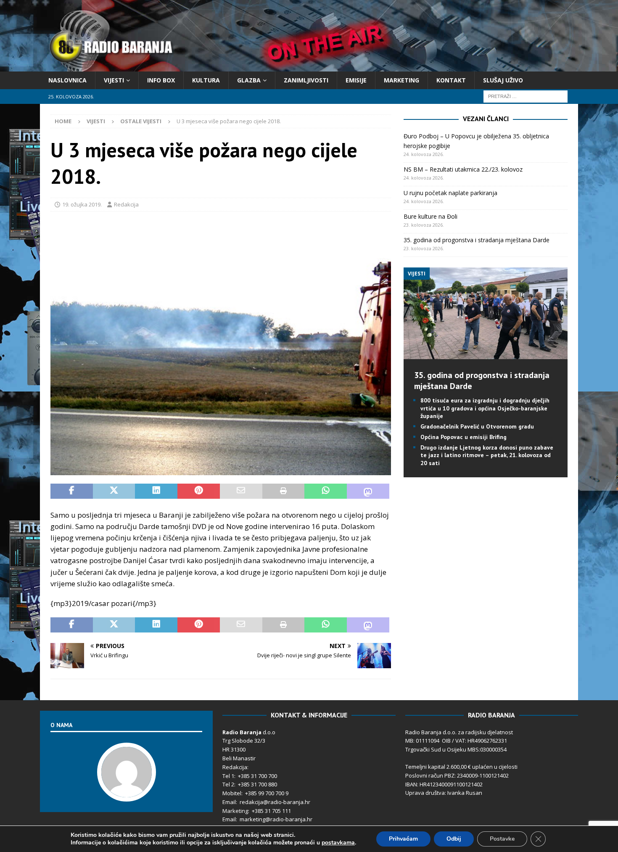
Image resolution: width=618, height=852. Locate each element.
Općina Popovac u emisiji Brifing (463, 437)
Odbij (453, 839)
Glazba (249, 80)
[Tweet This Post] (114, 491)
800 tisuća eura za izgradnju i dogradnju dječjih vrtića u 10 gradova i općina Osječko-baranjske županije (484, 408)
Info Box (161, 80)
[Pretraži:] (525, 96)
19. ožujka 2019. (82, 204)
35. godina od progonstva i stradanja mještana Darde (476, 240)
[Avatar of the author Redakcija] (126, 792)
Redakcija (126, 204)
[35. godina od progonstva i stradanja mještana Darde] (485, 354)
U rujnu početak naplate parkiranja (450, 193)
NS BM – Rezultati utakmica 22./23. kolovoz (463, 169)
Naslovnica (67, 80)
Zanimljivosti (306, 80)
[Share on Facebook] (71, 491)
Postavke (502, 839)
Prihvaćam (403, 839)
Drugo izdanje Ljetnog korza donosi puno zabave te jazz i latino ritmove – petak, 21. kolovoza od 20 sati (486, 455)
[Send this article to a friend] (241, 491)
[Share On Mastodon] (368, 491)
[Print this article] (283, 491)
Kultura (206, 80)
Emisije (356, 80)
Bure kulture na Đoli (430, 216)
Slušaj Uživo (503, 80)
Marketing (401, 80)
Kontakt (451, 80)
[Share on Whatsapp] (325, 491)
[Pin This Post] (198, 491)
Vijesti (114, 80)
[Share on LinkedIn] (156, 491)
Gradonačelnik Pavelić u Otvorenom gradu (477, 426)
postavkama (338, 843)
